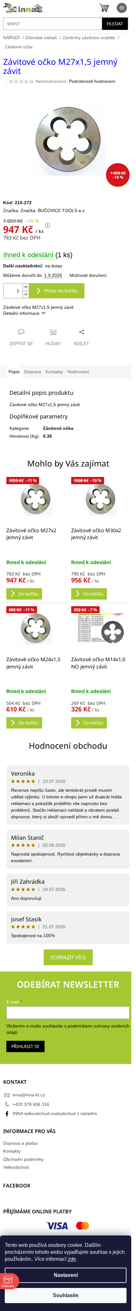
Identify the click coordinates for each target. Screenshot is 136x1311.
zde (72, 1259)
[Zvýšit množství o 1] (25, 287)
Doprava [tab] (32, 371)
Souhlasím (65, 1295)
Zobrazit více (68, 957)
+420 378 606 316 (31, 1104)
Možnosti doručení (88, 275)
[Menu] (121, 8)
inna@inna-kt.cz (29, 1094)
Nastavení (66, 1275)
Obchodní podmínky (23, 1159)
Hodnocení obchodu (68, 745)
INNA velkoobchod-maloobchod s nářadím (55, 1113)
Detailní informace (21, 313)
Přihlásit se (25, 1046)
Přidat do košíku (61, 291)
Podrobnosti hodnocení (92, 81)
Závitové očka (58, 428)
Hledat (115, 24)
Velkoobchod (16, 1167)
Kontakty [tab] (54, 371)
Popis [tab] (14, 371)
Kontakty (12, 1151)
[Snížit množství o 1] (25, 294)
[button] (35, 579)
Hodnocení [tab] (78, 371)
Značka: (53, 210)
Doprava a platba (20, 1143)
